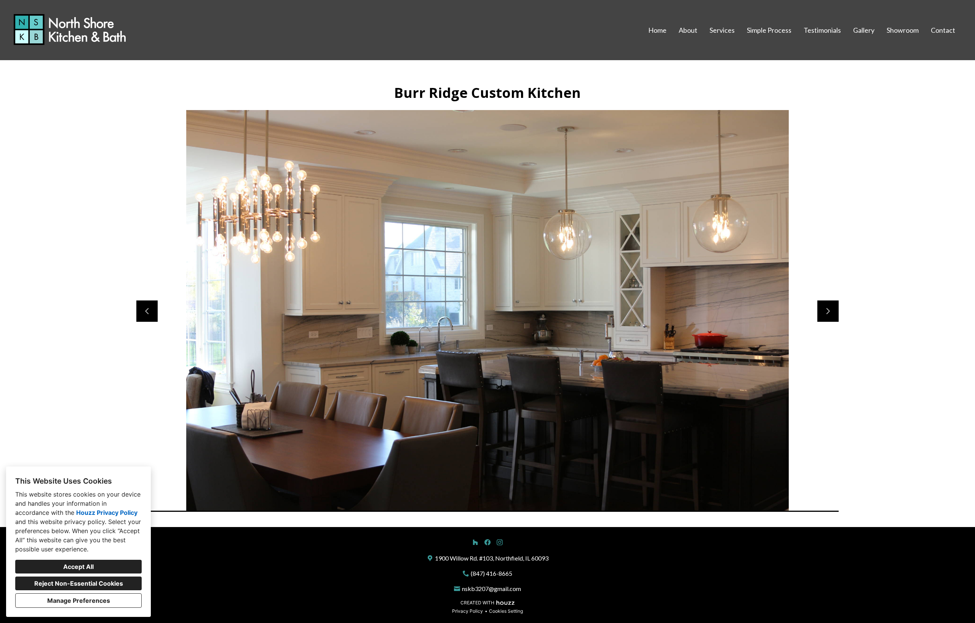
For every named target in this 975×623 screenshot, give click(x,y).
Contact (943, 30)
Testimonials (822, 30)
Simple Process (769, 30)
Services (722, 30)
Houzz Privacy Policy (106, 512)
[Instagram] (500, 542)
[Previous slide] (147, 311)
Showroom (903, 30)
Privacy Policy (467, 611)
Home (657, 30)
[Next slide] (828, 311)
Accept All (78, 566)
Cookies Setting (506, 611)
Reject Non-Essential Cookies (78, 583)
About (688, 30)
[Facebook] (487, 542)
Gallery (863, 30)
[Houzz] (475, 542)
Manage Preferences (78, 600)
